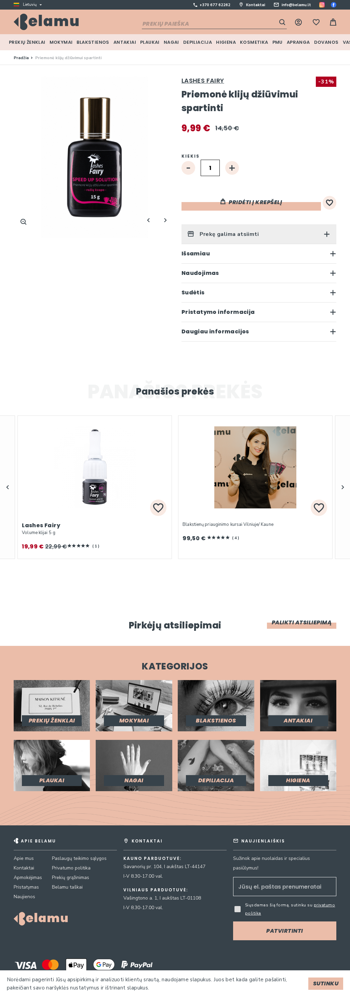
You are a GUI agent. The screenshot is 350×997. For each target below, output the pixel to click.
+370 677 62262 (215, 5)
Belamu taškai (67, 887)
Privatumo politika (71, 868)
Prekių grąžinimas (70, 877)
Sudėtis (193, 292)
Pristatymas (26, 887)
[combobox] (214, 24)
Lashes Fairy (202, 80)
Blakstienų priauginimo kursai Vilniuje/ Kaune (228, 524)
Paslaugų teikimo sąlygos (79, 858)
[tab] (258, 234)
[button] (7, 487)
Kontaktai (255, 5)
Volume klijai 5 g (38, 533)
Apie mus (24, 858)
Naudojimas (200, 273)
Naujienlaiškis (263, 841)
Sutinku (326, 983)
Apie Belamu (38, 841)
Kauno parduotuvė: (152, 858)
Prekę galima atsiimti (228, 234)
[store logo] (46, 22)
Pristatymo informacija (218, 312)
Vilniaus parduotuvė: (155, 890)
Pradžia (21, 58)
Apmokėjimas (28, 877)
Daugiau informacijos (215, 331)
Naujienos (24, 896)
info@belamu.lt (296, 5)
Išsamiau (195, 253)
